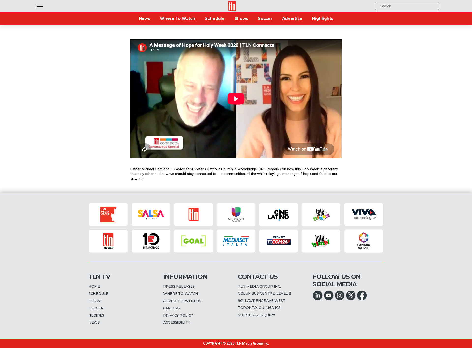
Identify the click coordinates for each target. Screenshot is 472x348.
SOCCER (95, 308)
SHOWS (95, 301)
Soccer (265, 18)
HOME (94, 286)
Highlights (322, 18)
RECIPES (96, 315)
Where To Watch (177, 18)
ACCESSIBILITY (176, 322)
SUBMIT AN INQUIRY (256, 315)
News (144, 18)
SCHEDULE (98, 293)
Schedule (215, 18)
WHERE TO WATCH (180, 293)
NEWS (94, 322)
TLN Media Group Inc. (252, 343)
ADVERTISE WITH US (182, 301)
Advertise (292, 18)
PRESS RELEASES (179, 286)
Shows (241, 18)
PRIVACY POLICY (178, 315)
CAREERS (171, 308)
